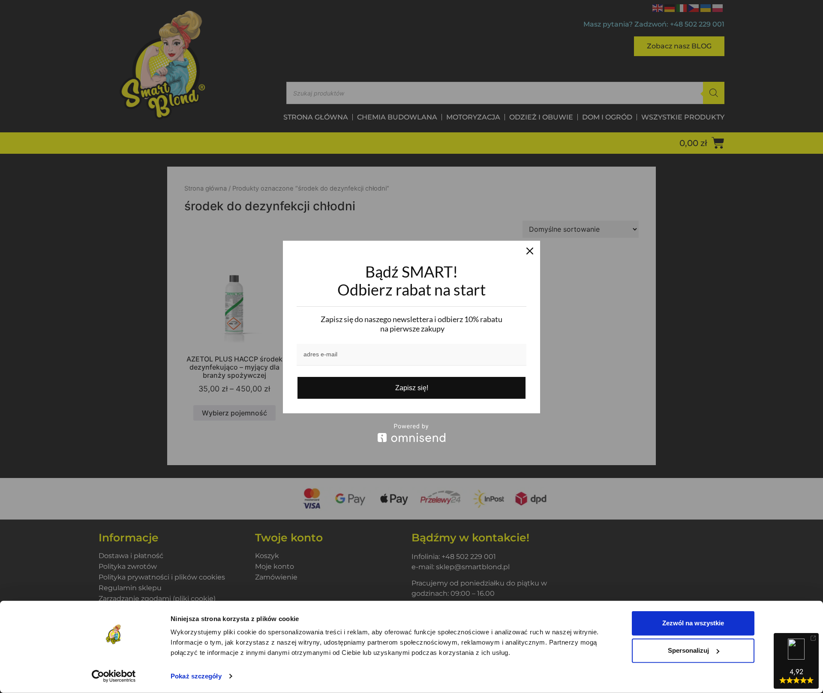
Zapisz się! (411, 387)
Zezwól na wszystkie (693, 623)
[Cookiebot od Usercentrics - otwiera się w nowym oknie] (113, 676)
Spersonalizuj (688, 650)
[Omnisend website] (411, 432)
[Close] (530, 251)
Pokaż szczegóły (196, 676)
